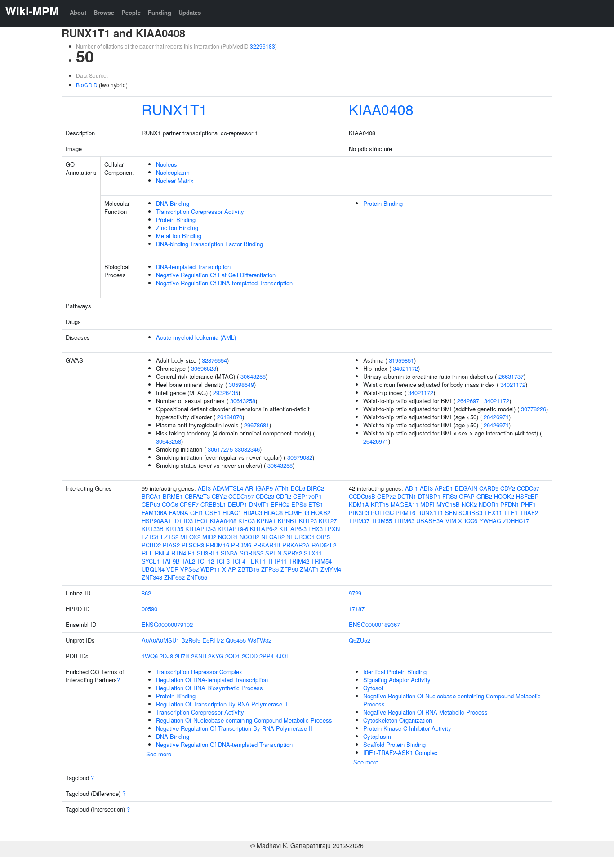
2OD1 (232, 656)
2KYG (215, 656)
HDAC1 (231, 512)
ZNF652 (174, 577)
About (78, 12)
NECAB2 (273, 537)
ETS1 (315, 504)
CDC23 (265, 496)
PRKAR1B (266, 545)
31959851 (401, 360)
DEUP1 (237, 504)
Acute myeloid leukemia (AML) (196, 337)
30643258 (253, 376)
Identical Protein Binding (395, 671)
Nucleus (166, 164)
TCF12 (205, 561)
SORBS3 (251, 553)
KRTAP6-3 (293, 528)
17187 (357, 608)
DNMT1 (259, 504)
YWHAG (490, 520)
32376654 (214, 360)
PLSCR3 (193, 545)
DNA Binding (172, 203)
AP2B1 (444, 488)
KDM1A (359, 504)
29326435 (225, 392)
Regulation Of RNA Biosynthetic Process (209, 688)
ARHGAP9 (259, 488)
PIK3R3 (359, 512)
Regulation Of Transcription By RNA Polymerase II (222, 704)
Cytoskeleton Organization (397, 720)
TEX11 (493, 512)
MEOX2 (190, 537)
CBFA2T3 (197, 496)
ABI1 (411, 488)
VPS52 (189, 569)
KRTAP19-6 (233, 528)
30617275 (220, 449)
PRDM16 (217, 545)
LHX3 (315, 528)
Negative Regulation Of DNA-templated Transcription (224, 283)
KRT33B (153, 528)
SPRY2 (292, 553)
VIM (450, 520)
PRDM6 (241, 545)
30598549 (241, 384)
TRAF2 (529, 512)
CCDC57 (528, 488)
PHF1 (528, 504)
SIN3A (229, 553)
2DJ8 (166, 656)
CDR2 (283, 496)
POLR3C (382, 512)
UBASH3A (430, 520)
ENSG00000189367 (374, 624)
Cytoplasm (377, 736)
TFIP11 (277, 561)
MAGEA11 (404, 504)
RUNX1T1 (174, 108)
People (131, 12)
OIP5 (323, 537)
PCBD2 (151, 545)
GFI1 (196, 512)
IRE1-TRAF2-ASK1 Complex (400, 752)
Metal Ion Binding (178, 235)
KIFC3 (246, 520)
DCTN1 (406, 496)
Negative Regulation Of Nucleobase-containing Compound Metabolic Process (452, 700)
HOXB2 (320, 512)
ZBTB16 (248, 569)
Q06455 (236, 640)
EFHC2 (280, 504)
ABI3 (204, 488)
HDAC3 (252, 512)
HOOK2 (504, 496)
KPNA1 (266, 520)
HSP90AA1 (156, 520)
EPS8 (299, 504)
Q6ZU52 (359, 640)
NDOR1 (488, 504)
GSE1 (213, 512)
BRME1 (173, 496)
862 (146, 593)
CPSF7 (189, 504)
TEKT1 (256, 561)
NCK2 (469, 504)
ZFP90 (289, 569)
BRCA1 (151, 496)
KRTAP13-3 (200, 528)
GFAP (467, 496)
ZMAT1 (309, 569)
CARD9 (488, 488)
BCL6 (298, 488)
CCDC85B (362, 496)
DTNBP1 (429, 496)
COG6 (170, 504)
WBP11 (210, 569)
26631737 (511, 376)
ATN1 (282, 488)
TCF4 (238, 561)
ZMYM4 (330, 569)
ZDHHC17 (516, 520)
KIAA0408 (381, 108)
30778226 (533, 408)
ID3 (188, 520)
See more (158, 754)
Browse (103, 12)
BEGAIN (466, 488)
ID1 (177, 520)
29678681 (256, 425)
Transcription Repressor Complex (199, 671)
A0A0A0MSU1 (160, 640)
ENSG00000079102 (167, 624)
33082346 (247, 449)
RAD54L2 (323, 545)
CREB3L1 (213, 504)
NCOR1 (228, 537)
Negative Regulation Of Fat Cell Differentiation (216, 275)
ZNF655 (197, 577)
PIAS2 (171, 545)
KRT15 (380, 504)
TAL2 (188, 561)
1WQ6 (150, 656)
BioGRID (87, 85)
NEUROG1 (300, 537)
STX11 (313, 553)
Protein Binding (176, 219)
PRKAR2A (296, 545)
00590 (149, 608)
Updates (189, 12)
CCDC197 (241, 496)
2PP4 (266, 656)
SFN (451, 512)
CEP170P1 (307, 496)
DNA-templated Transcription (193, 266)
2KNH (198, 656)
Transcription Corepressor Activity (200, 211)
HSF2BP (527, 496)
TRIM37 (359, 520)
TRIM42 (299, 561)
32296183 (262, 46)
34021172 (405, 368)
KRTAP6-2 (263, 528)
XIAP (229, 569)
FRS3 (449, 496)
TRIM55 (381, 520)
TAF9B (171, 561)
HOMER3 (297, 512)
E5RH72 (213, 640)
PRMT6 (405, 512)
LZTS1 (150, 537)
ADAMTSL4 (228, 488)
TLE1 (511, 512)
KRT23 (308, 520)
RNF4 (162, 553)
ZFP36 (270, 569)
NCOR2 (249, 537)
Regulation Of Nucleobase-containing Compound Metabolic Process (244, 720)
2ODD (250, 656)
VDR (172, 569)
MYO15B (448, 504)
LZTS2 (169, 537)
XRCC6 (467, 520)
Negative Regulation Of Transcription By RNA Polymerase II (234, 728)
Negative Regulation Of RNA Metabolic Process (425, 712)
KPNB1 (287, 520)
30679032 (299, 457)
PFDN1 (509, 504)
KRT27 (328, 520)
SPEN (273, 553)
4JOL (282, 656)
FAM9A (178, 512)
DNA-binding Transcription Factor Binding (209, 244)
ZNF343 (152, 577)
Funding (159, 12)
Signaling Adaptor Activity (397, 679)
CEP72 (386, 496)
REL (147, 553)
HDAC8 (273, 512)
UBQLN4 (153, 569)
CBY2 (219, 496)
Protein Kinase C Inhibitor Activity (407, 728)
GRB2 (484, 496)
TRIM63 (404, 520)
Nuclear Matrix (175, 180)
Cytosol (373, 688)
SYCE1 (151, 561)
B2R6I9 (190, 640)
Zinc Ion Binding (177, 227)
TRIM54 (321, 561)
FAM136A (154, 512)
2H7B (182, 656)
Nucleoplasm (173, 172)
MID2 (209, 537)
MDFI (427, 504)
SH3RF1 (208, 553)
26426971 (469, 400)
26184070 (229, 417)
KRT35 (174, 528)
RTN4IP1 (183, 553)
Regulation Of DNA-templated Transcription (212, 679)
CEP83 (151, 504)
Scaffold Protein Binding (394, 744)
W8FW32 (259, 640)
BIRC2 (315, 488)
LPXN (332, 528)
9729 (355, 593)
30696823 (203, 368)
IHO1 (201, 520)
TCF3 (223, 561)
